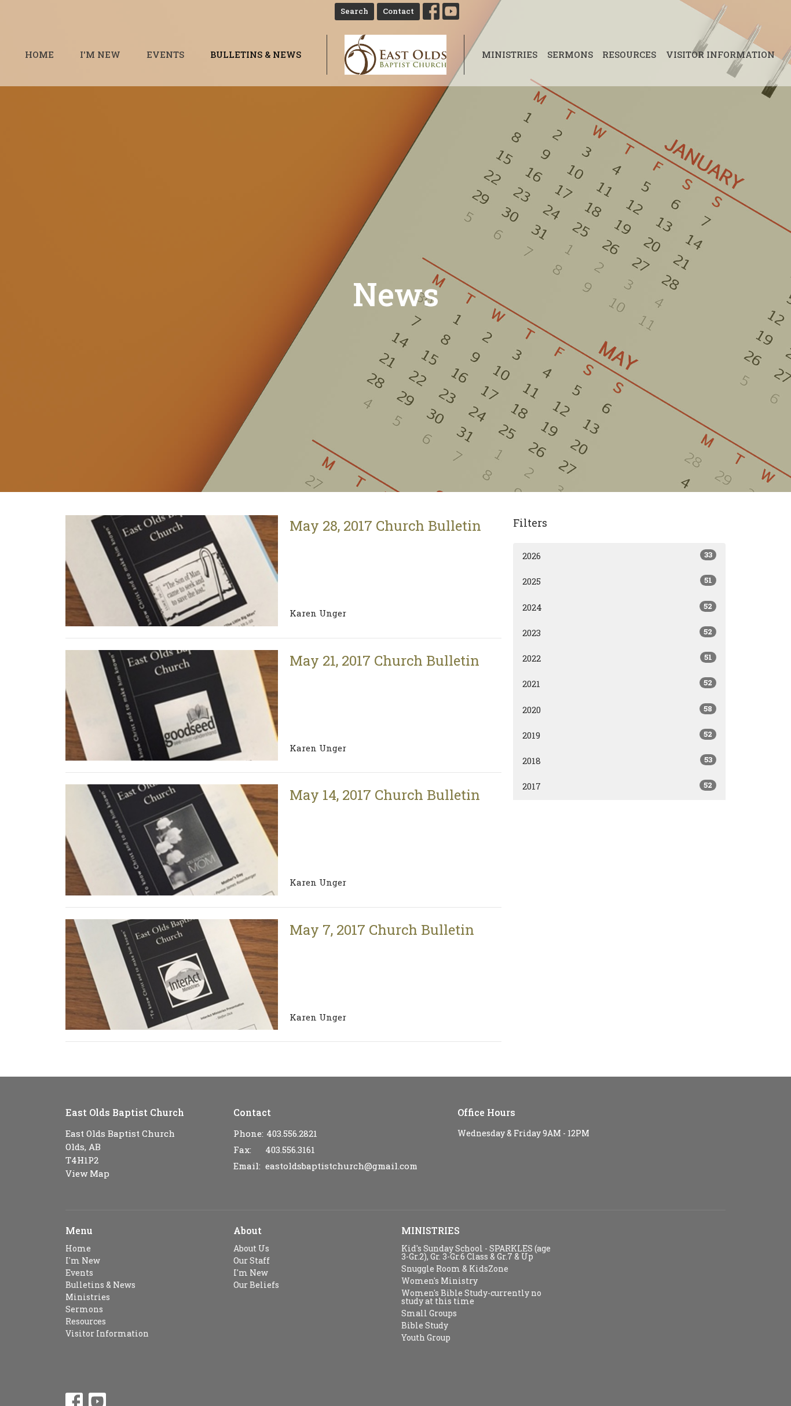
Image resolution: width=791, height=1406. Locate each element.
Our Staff (251, 1260)
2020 (617, 709)
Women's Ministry (439, 1280)
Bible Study (424, 1325)
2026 (617, 555)
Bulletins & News (255, 54)
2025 (617, 581)
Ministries (509, 54)
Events (165, 54)
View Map (87, 1173)
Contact (398, 11)
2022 (617, 658)
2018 (617, 760)
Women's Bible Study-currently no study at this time (471, 1296)
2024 (617, 607)
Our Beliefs (256, 1284)
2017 (617, 786)
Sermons (570, 54)
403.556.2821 (291, 1133)
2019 (617, 735)
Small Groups (429, 1313)
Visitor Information (720, 54)
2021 (617, 683)
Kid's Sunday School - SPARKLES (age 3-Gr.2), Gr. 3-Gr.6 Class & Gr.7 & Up (476, 1252)
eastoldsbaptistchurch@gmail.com (341, 1166)
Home (39, 54)
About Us (251, 1248)
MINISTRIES (430, 1230)
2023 (617, 632)
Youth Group (426, 1337)
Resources (629, 54)
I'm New (100, 54)
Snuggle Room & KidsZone (454, 1268)
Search (354, 11)
